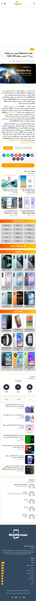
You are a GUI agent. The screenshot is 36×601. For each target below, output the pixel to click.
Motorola (18, 237)
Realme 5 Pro (12, 112)
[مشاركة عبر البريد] (18, 159)
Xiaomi (18, 225)
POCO (29, 225)
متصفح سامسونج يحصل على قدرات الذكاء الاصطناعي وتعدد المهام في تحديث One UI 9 (10, 212)
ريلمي (26, 91)
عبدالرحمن (25, 492)
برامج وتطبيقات (30, 573)
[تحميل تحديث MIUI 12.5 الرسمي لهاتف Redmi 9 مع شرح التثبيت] (29, 459)
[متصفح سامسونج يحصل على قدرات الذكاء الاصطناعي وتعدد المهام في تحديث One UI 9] (9, 203)
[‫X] (28, 155)
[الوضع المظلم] (2, 4)
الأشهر (30, 399)
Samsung (6, 225)
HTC (6, 237)
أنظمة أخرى (31, 578)
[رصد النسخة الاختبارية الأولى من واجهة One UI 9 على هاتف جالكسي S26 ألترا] (27, 181)
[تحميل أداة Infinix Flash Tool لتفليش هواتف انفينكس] (29, 428)
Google (6, 229)
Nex (29, 233)
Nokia (18, 241)
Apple (29, 237)
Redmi (18, 233)
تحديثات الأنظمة (30, 570)
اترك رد (18, 165)
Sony (29, 241)
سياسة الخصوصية (22, 593)
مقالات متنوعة (30, 565)
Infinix (18, 229)
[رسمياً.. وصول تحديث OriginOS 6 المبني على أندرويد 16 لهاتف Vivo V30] (9, 181)
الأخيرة (18, 399)
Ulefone (7, 241)
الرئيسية (28, 593)
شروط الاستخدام (13, 593)
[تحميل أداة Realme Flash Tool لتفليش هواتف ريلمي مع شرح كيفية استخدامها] (29, 408)
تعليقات (6, 399)
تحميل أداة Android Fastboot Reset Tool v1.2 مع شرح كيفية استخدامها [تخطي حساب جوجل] (13, 437)
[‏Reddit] (16, 155)
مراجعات (32, 584)
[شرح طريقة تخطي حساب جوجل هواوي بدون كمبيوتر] (29, 418)
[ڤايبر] (22, 159)
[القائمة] (34, 4)
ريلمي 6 (15, 106)
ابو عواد (26, 499)
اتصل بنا (7, 593)
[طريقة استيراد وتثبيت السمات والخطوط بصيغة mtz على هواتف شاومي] (29, 449)
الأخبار (32, 49)
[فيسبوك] (32, 155)
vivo (7, 233)
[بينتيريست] (20, 155)
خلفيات (32, 576)
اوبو (15, 91)
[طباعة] (14, 159)
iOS (33, 581)
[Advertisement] (18, 27)
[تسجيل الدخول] (5, 4)
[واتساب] (8, 155)
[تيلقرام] (4, 155)
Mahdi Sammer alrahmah (21, 484)
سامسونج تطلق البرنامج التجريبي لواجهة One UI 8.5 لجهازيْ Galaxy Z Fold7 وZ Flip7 (27, 212)
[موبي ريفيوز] (18, 3)
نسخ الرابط (8, 148)
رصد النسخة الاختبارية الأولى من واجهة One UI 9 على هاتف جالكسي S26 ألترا (27, 190)
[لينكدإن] (24, 155)
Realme (29, 229)
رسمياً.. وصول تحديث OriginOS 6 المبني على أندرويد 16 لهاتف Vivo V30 (9, 190)
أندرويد (32, 568)
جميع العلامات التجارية (17, 246)
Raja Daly (25, 515)
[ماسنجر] (12, 155)
